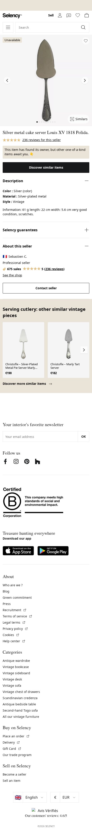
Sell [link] (51, 15)
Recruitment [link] (15, 610)
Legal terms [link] (14, 622)
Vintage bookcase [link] (16, 667)
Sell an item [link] (11, 780)
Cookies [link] (11, 635)
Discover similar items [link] (46, 167)
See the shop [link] (12, 275)
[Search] (83, 27)
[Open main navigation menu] (8, 27)
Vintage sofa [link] (12, 685)
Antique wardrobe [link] (16, 660)
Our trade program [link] (17, 755)
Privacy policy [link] (15, 628)
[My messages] (68, 15)
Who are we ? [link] (13, 585)
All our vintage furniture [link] (21, 716)
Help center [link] (14, 641)
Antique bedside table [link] (19, 704)
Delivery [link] (11, 742)
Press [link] (7, 604)
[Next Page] (84, 80)
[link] (12, 15)
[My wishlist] (77, 15)
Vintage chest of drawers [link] (21, 692)
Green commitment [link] (17, 597)
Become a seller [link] (14, 774)
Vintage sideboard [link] (16, 673)
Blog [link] (6, 591)
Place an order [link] (16, 736)
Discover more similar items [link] (25, 383)
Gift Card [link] (12, 748)
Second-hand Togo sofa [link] (20, 710)
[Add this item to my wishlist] (86, 41)
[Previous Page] (7, 80)
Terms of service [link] (17, 616)
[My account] (60, 15)
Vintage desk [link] (12, 679)
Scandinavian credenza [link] (20, 698)
